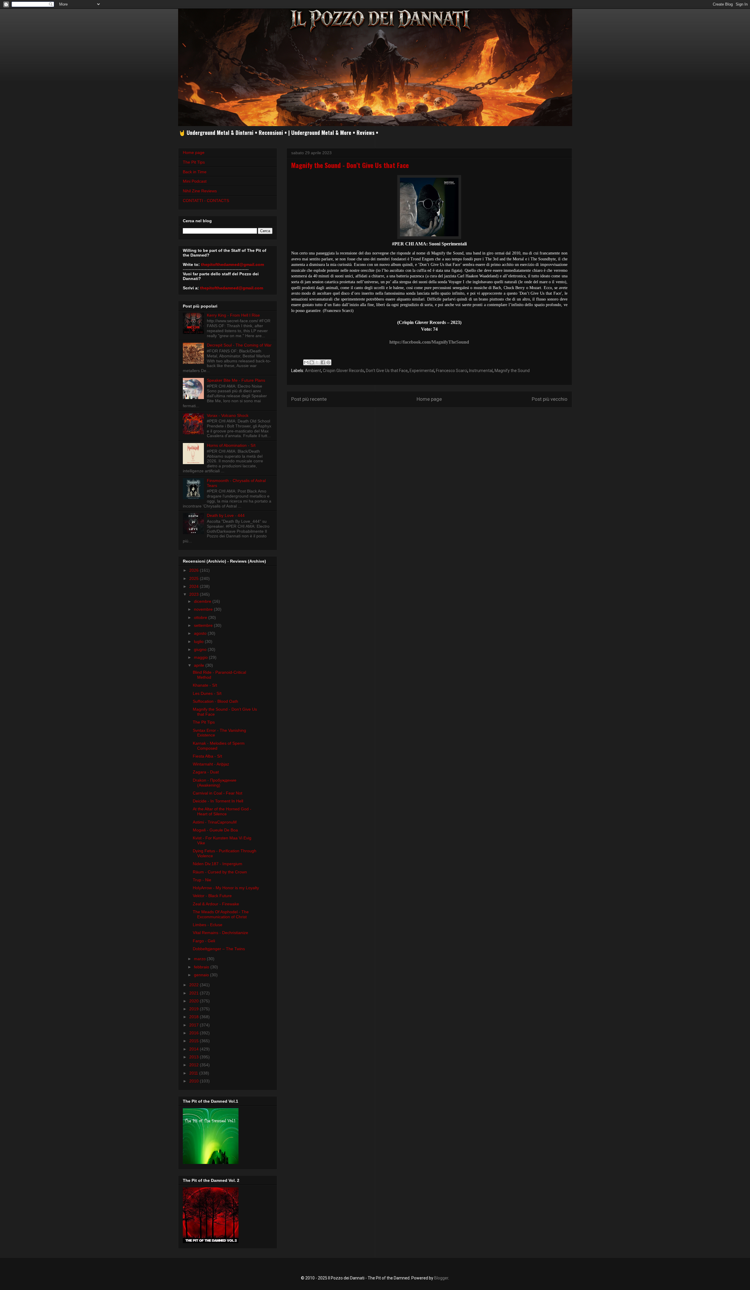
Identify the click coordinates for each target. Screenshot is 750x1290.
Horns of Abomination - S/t (231, 445)
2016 (194, 1033)
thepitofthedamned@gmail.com (232, 264)
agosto (201, 633)
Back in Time (195, 171)
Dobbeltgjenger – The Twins (219, 948)
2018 (194, 1016)
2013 (194, 1057)
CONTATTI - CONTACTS (206, 200)
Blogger (441, 1278)
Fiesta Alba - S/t (207, 756)
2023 (194, 594)
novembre (204, 609)
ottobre (201, 617)
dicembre (203, 601)
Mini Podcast (195, 181)
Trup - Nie (202, 879)
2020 (194, 1001)
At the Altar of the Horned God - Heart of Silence (222, 811)
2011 (194, 1073)
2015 (194, 1040)
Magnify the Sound (512, 370)
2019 (194, 1008)
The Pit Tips (194, 162)
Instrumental (481, 370)
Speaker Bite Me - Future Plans (236, 380)
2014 (194, 1049)
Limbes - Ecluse (207, 924)
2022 (194, 984)
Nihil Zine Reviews (200, 191)
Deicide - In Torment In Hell (218, 801)
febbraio (202, 967)
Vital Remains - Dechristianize (220, 932)
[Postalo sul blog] (312, 362)
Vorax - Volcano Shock (227, 415)
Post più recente (309, 399)
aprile (199, 665)
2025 (194, 578)
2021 (194, 993)
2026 (194, 570)
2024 (194, 586)
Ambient (313, 370)
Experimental (422, 370)
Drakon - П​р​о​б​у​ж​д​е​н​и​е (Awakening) (214, 782)
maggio (201, 657)
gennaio (202, 974)
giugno (201, 649)
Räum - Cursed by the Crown (220, 872)
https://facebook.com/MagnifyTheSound (429, 342)
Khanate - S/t (205, 685)
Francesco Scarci (451, 370)
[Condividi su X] (317, 362)
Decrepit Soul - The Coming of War (239, 345)
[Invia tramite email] (306, 362)
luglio (199, 641)
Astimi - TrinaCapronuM (215, 822)
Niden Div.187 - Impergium (217, 863)
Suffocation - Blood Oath (215, 701)
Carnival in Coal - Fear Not (217, 793)
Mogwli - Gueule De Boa (215, 830)
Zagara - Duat (206, 772)
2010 (194, 1081)
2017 (194, 1025)
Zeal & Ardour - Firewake (216, 904)
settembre (204, 625)
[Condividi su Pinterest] (328, 362)
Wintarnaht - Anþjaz (211, 764)
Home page (429, 399)
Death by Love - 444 (226, 515)
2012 (194, 1064)
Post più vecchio (549, 399)
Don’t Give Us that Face (387, 370)
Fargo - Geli (204, 940)
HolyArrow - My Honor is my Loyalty (226, 887)
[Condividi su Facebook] (323, 362)
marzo (200, 958)
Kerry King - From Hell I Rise (233, 315)
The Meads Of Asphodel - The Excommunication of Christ (221, 914)
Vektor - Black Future (212, 895)
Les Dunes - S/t (207, 693)
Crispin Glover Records (343, 370)
